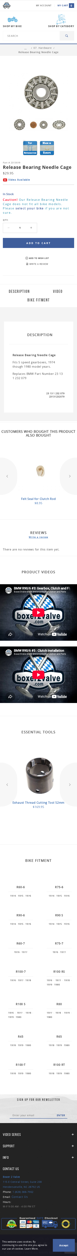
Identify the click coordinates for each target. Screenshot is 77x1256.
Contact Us (20, 1197)
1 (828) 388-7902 (23, 1192)
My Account (44, 5)
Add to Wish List (39, 258)
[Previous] (8, 476)
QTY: (5, 220)
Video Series (12, 1135)
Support (9, 1146)
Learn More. (31, 1248)
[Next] (68, 476)
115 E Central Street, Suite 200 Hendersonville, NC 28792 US (22, 1182)
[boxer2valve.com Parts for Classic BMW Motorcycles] (6, 5)
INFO (6, 1157)
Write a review (38, 537)
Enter (61, 1115)
